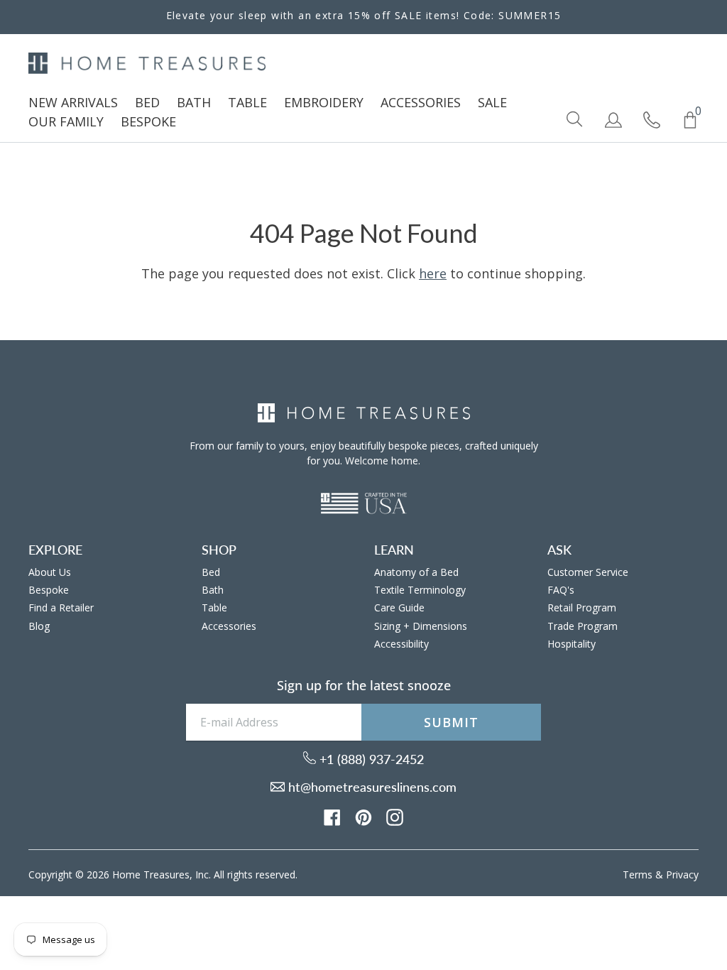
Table (214, 607)
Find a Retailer (61, 607)
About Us (49, 572)
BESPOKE (148, 121)
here (433, 273)
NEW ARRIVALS (73, 102)
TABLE (247, 102)
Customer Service (587, 572)
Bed (211, 572)
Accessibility (401, 643)
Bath (213, 589)
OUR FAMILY (66, 121)
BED (147, 102)
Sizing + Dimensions (420, 626)
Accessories (229, 626)
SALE (492, 102)
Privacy (682, 874)
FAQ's (560, 589)
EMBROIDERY (324, 102)
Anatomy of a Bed (416, 572)
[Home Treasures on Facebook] (332, 816)
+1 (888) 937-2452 (370, 759)
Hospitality (571, 643)
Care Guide (399, 607)
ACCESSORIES (421, 102)
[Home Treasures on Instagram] (394, 816)
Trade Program (582, 626)
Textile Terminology (420, 589)
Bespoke (48, 589)
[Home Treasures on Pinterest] (363, 816)
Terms (637, 874)
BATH (194, 102)
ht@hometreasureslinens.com (371, 787)
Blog (39, 626)
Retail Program (581, 607)
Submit (451, 722)
